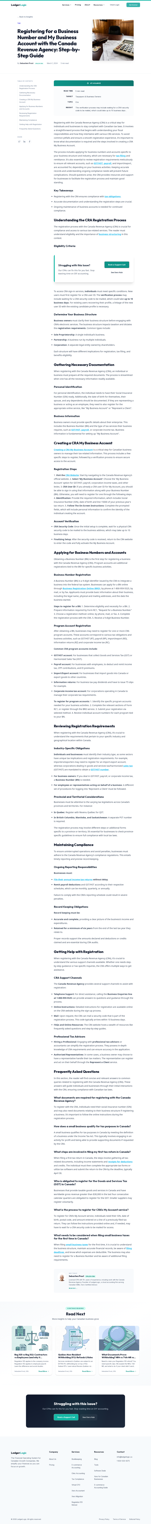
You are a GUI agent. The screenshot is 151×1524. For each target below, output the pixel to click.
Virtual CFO (76, 1485)
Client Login (114, 5)
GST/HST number (100, 769)
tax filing (121, 155)
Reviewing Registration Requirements (27, 114)
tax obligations (113, 196)
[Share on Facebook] (30, 142)
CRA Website (72, 475)
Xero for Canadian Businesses (101, 1477)
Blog (96, 1459)
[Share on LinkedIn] (24, 142)
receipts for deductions (120, 1161)
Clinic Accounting (78, 1473)
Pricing (78, 5)
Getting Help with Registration (30, 124)
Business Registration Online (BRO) (81, 588)
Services (66, 5)
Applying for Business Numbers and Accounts (31, 107)
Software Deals (100, 1471)
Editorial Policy (134, 1519)
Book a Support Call (116, 264)
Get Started (133, 5)
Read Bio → (73, 1288)
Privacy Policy (104, 1519)
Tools (96, 1465)
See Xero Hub (117, 272)
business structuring (110, 234)
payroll (107, 163)
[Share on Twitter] (19, 142)
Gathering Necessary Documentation (27, 94)
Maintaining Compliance (28, 120)
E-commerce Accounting (77, 1466)
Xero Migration (77, 1496)
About (87, 5)
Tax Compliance (78, 1479)
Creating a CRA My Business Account (29, 101)
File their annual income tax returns (73, 879)
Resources (98, 5)
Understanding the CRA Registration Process (28, 87)
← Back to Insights (25, 17)
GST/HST (98, 163)
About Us (52, 1459)
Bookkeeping (77, 1459)
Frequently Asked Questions (30, 129)
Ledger (19, 5)
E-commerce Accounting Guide (101, 1486)
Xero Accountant (78, 1491)
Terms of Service (119, 1519)
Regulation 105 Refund (77, 1503)
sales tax (128, 765)
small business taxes (77, 1244)
